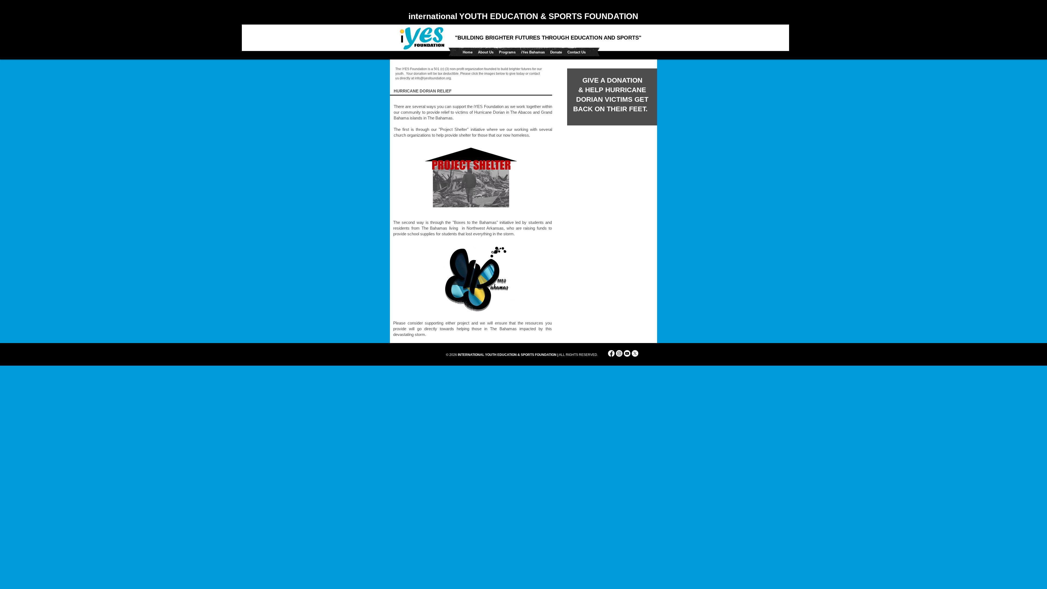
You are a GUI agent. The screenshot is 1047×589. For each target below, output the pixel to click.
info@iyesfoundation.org (433, 78)
